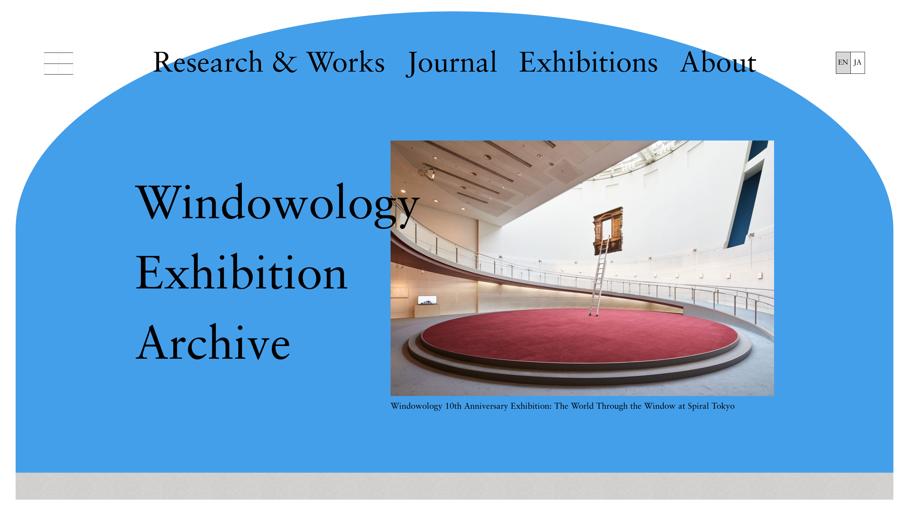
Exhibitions (588, 64)
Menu (58, 63)
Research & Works (269, 64)
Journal (452, 64)
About (718, 64)
